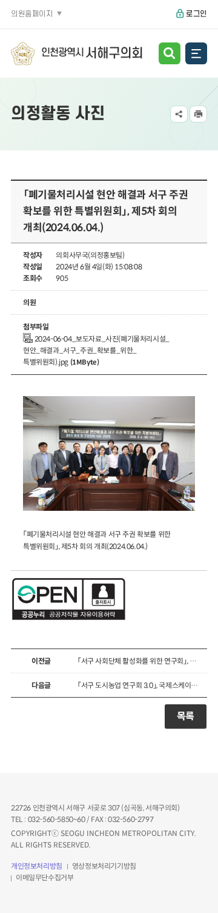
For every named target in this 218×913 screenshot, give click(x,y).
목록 (185, 716)
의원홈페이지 (32, 14)
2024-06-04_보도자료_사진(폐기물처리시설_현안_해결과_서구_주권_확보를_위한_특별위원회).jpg (96, 350)
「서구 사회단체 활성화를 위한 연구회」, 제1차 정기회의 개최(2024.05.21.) (139, 660)
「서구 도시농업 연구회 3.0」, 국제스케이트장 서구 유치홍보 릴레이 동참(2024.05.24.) (139, 685)
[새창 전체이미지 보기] (109, 511)
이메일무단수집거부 (44, 877)
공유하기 (179, 114)
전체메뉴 (196, 53)
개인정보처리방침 (36, 866)
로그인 (196, 14)
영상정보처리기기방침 (104, 866)
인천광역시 (92, 53)
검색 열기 (169, 53)
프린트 (198, 114)
